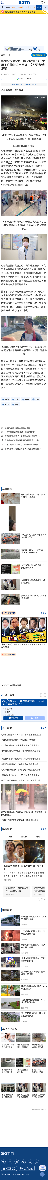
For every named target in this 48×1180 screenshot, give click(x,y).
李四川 (9, 712)
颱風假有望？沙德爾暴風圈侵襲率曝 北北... (22, 440)
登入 (45, 2)
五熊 (10, 836)
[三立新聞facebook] (10, 1162)
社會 (39, 7)
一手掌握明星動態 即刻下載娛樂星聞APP (21, 431)
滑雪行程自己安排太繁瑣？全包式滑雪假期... (22, 449)
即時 (8, 7)
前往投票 (34, 718)
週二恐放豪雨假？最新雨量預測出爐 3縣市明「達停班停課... (23, 813)
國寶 (38, 836)
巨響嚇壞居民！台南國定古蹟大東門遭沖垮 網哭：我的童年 (38, 1045)
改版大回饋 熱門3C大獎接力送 (17, 427)
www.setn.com (23, 1174)
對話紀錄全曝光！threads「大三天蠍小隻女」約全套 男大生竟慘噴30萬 (23, 1071)
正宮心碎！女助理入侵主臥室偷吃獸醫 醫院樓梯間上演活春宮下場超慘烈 (8, 1045)
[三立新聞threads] (37, 1162)
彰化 (17, 90)
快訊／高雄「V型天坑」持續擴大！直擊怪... (22, 444)
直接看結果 (13, 718)
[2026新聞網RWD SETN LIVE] (2, 2)
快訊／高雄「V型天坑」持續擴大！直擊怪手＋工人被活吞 (38, 1071)
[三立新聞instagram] (17, 1162)
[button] (38, 2)
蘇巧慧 (9, 709)
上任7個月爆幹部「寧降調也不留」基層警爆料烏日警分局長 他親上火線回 (8, 1096)
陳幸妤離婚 (30, 7)
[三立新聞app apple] (9, 1168)
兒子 (10, 162)
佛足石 (24, 836)
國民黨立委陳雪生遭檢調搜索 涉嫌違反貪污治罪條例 (23, 1096)
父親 (10, 346)
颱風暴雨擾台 (18, 7)
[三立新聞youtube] (3, 1162)
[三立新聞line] (23, 1162)
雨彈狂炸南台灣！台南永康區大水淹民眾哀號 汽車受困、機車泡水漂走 (8, 1071)
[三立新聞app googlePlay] (27, 1168)
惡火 (33, 134)
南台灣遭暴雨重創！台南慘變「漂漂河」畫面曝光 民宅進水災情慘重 (23, 1045)
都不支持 (10, 715)
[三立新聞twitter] (30, 1162)
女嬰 (41, 169)
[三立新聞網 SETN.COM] (2, 7)
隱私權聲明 (5, 1174)
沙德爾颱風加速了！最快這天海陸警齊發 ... (22, 436)
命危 (15, 138)
